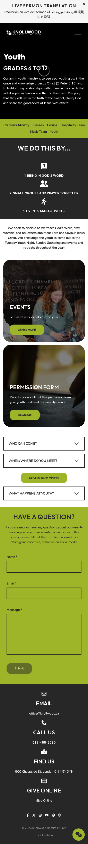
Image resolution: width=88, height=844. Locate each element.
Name (12, 557)
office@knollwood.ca (44, 713)
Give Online (44, 800)
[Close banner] (84, 4)
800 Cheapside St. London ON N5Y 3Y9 (44, 771)
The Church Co (44, 835)
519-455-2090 (44, 742)
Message (14, 610)
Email (12, 583)
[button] (77, 32)
